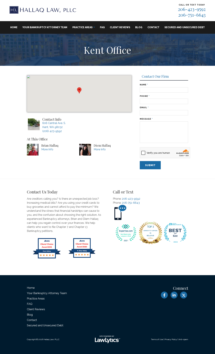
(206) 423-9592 (52, 131)
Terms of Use (157, 339)
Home (13, 27)
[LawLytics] (107, 339)
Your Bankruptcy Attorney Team (45, 27)
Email (144, 107)
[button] (79, 90)
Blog (138, 27)
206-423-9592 (192, 9)
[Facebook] (164, 295)
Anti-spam (183, 339)
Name (144, 85)
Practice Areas (82, 27)
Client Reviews (120, 27)
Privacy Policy (171, 339)
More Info (47, 149)
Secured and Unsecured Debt (184, 27)
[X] (183, 295)
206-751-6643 (192, 15)
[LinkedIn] (173, 295)
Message (146, 119)
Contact (153, 27)
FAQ (102, 27)
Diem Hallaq (102, 145)
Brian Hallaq (49, 145)
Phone (144, 96)
